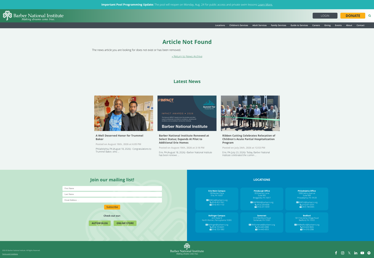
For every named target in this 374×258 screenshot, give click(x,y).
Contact (361, 25)
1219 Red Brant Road (262, 218)
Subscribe (112, 207)
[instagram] (343, 253)
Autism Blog (100, 223)
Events (338, 25)
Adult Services (259, 25)
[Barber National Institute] (33, 16)
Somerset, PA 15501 (261, 220)
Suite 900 (307, 195)
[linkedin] (356, 253)
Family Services (278, 25)
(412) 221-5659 (263, 206)
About (349, 25)
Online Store (125, 223)
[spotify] (369, 253)
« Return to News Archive (187, 56)
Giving (327, 25)
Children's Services (238, 25)
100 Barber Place (217, 193)
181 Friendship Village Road (307, 218)
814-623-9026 (308, 227)
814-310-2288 (308, 229)
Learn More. (265, 4)
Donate (353, 15)
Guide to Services (299, 25)
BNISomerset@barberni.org (263, 224)
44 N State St (217, 218)
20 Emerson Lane (261, 193)
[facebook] (336, 253)
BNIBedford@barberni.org (308, 224)
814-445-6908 (263, 227)
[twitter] (349, 253)
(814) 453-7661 (218, 202)
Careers (316, 25)
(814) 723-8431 (218, 227)
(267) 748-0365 (308, 206)
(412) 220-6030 (263, 204)
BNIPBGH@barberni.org (263, 202)
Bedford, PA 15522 (307, 220)
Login (325, 16)
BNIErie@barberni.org (218, 200)
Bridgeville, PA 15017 (262, 197)
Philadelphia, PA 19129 (307, 197)
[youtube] (362, 253)
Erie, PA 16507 (217, 195)
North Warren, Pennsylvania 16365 (217, 220)
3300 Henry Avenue (307, 193)
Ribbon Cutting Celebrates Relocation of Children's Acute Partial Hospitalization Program (250, 113)
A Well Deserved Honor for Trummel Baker (123, 113)
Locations (220, 25)
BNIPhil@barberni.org (308, 202)
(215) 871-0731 (308, 204)
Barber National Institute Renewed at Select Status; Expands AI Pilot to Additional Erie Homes (186, 113)
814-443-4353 (263, 229)
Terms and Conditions (10, 254)
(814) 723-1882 (218, 229)
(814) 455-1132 (218, 204)
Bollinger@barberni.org (218, 224)
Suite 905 (262, 195)
